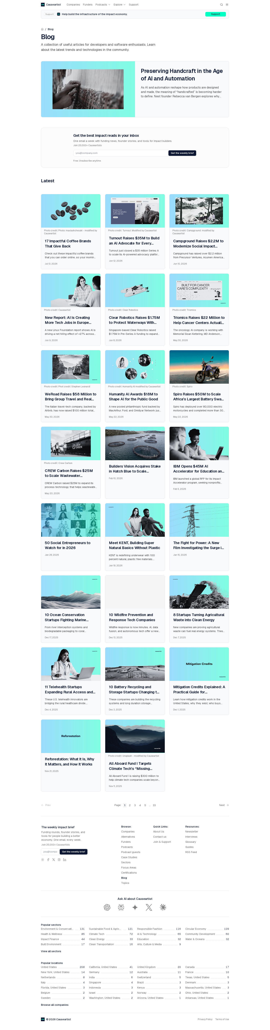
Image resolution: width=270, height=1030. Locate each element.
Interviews (191, 836)
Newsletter (191, 831)
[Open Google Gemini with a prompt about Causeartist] (135, 907)
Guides (189, 847)
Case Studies (129, 857)
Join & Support (162, 841)
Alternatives (128, 836)
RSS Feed (191, 852)
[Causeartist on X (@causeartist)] (54, 860)
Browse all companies (55, 1005)
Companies (73, 4)
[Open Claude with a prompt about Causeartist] (163, 907)
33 (154, 805)
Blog (50, 29)
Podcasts (101, 4)
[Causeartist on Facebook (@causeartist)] (48, 860)
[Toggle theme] (227, 4)
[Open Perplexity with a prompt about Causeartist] (121, 907)
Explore (118, 4)
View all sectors (51, 951)
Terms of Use (222, 1019)
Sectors (126, 862)
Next (222, 805)
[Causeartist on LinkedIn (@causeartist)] (65, 860)
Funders (88, 4)
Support (133, 4)
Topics (125, 883)
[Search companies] (221, 4)
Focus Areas (128, 867)
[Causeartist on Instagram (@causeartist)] (59, 860)
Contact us (159, 836)
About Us (158, 831)
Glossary (190, 841)
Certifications (129, 872)
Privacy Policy (205, 1019)
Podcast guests (130, 852)
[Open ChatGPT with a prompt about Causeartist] (107, 907)
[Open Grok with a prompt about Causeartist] (149, 907)
